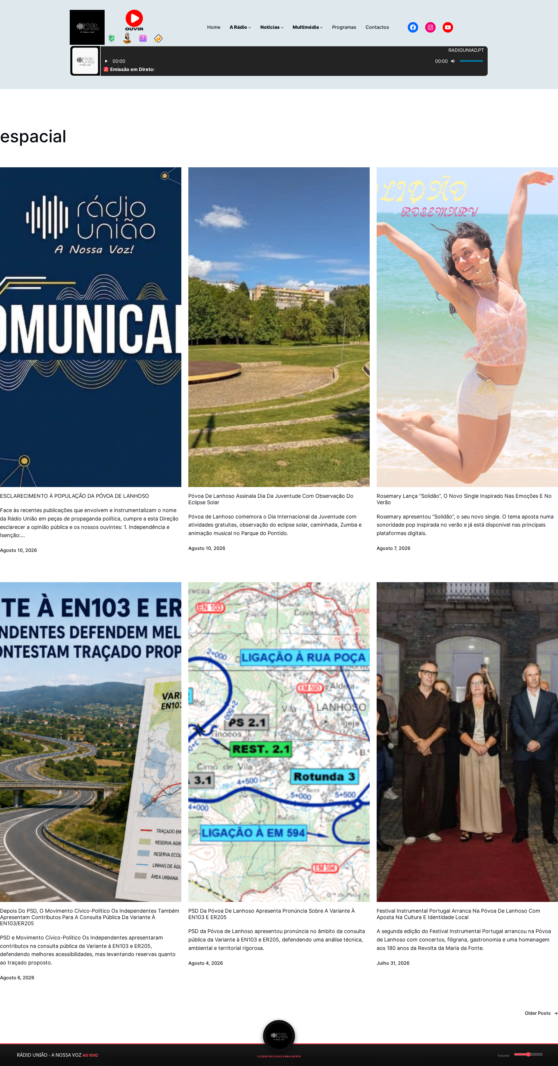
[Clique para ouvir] (279, 1036)
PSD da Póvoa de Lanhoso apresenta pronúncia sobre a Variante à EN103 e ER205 (271, 914)
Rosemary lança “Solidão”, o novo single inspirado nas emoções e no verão (464, 499)
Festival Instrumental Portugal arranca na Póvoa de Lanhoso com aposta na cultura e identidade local (458, 914)
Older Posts (541, 1013)
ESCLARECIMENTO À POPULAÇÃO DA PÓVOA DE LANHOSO (74, 496)
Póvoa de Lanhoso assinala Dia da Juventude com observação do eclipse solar (270, 499)
